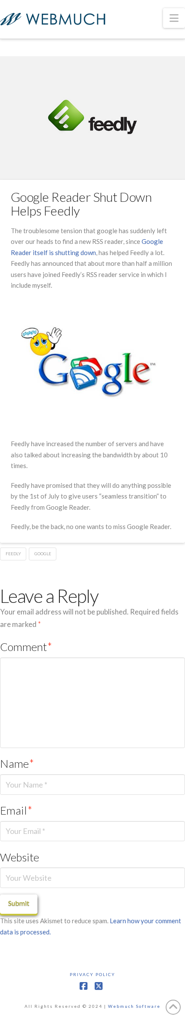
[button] (174, 18)
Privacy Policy (92, 974)
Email (16, 810)
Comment (26, 646)
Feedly (13, 553)
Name (17, 763)
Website (19, 857)
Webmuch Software (134, 1006)
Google (42, 553)
